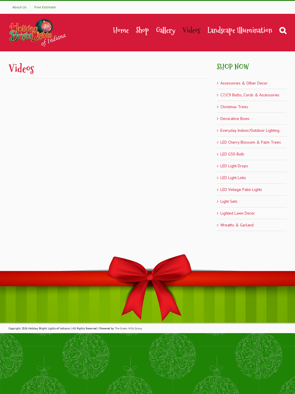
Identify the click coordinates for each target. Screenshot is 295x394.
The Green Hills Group (128, 328)
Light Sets (228, 201)
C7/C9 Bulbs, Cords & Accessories (249, 94)
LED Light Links (233, 177)
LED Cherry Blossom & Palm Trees (250, 142)
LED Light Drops (234, 165)
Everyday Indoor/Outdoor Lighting (249, 130)
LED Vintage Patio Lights (241, 189)
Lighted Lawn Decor (237, 213)
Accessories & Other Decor (244, 83)
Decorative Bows (234, 118)
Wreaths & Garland (237, 225)
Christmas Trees (234, 106)
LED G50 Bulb (232, 154)
